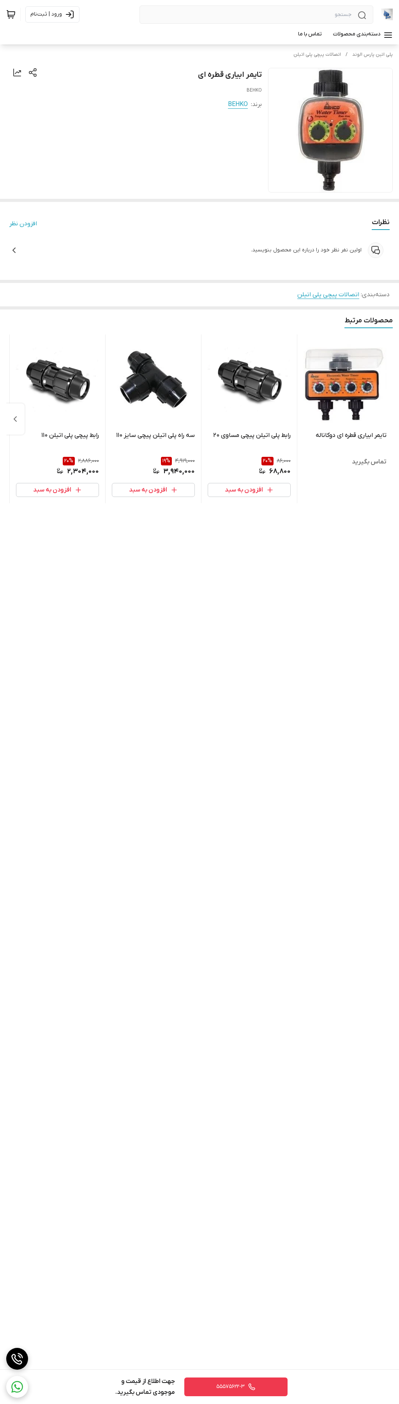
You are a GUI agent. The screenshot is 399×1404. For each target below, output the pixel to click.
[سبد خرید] (11, 14)
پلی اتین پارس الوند (372, 54)
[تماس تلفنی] (17, 1359)
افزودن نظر (23, 224)
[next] (15, 419)
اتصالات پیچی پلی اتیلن (317, 54)
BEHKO (238, 104)
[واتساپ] (17, 1387)
